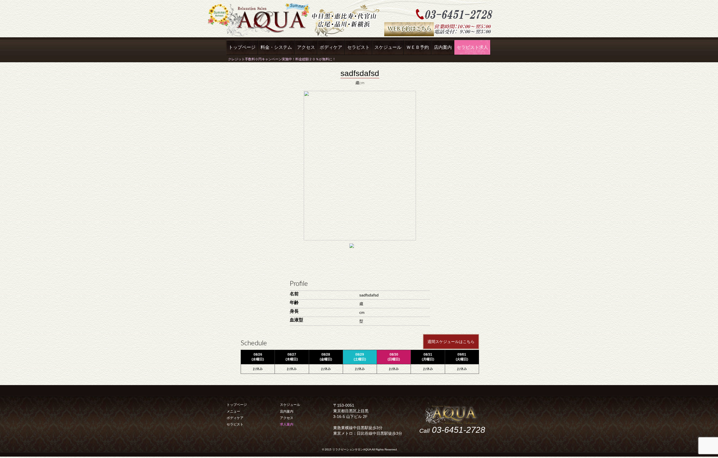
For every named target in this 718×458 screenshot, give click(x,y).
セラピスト (358, 47)
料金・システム (276, 47)
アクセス (306, 47)
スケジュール (387, 47)
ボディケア (331, 47)
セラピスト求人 (472, 47)
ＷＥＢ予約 (417, 47)
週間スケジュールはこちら (451, 341)
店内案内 (443, 47)
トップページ (242, 47)
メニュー (233, 411)
